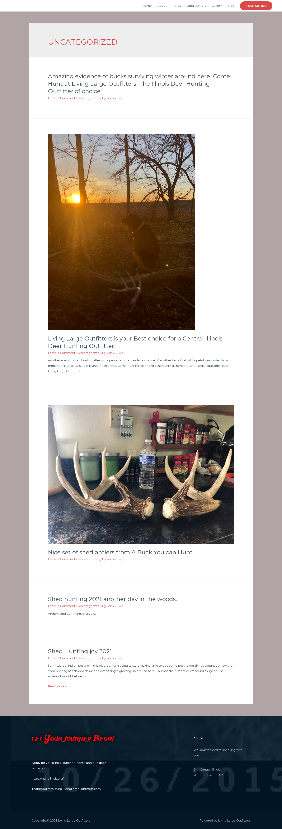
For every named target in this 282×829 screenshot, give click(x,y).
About (162, 5)
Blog (230, 5)
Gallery (217, 5)
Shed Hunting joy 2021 (80, 651)
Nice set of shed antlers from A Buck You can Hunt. (121, 552)
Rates (176, 5)
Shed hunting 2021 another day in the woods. (112, 599)
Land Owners (196, 5)
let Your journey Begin (73, 738)
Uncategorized (89, 98)
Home (147, 5)
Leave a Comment (61, 98)
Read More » (57, 686)
